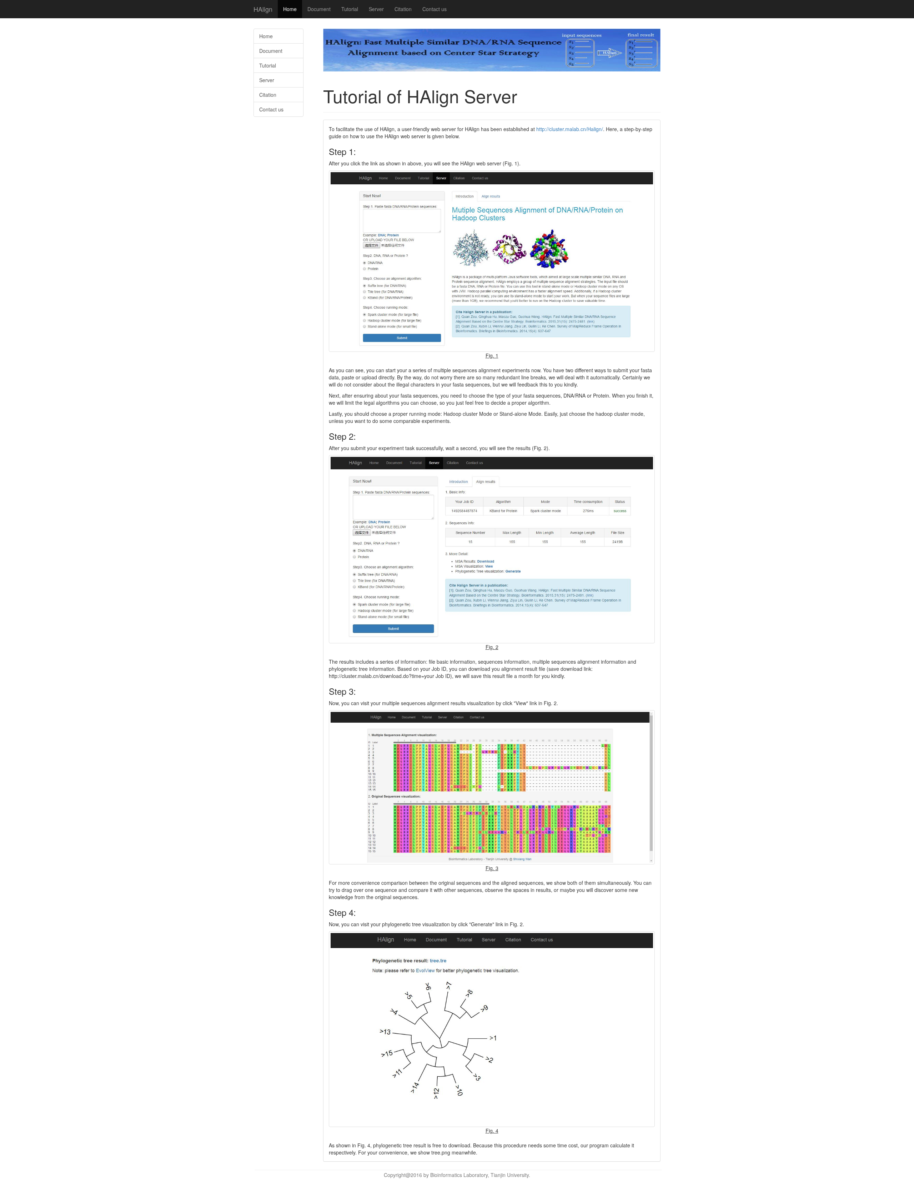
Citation (403, 9)
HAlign (262, 9)
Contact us (434, 9)
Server (376, 9)
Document (319, 9)
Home (290, 9)
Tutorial (349, 9)
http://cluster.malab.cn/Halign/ (569, 129)
